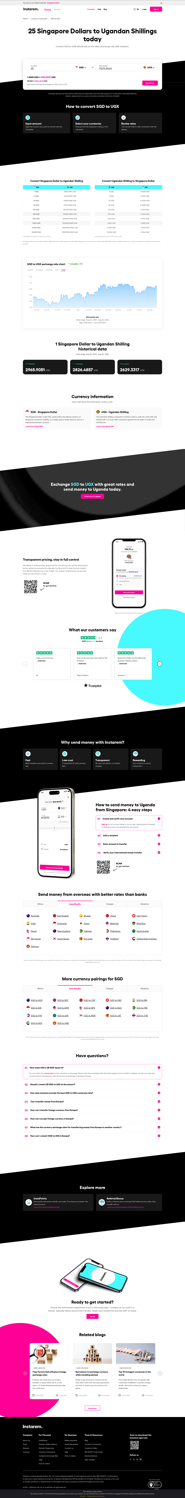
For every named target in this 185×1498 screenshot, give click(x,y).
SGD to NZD (116, 1007)
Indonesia (62, 923)
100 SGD (36, 214)
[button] (129, 818)
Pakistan (88, 931)
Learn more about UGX (105, 426)
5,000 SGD (36, 227)
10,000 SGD (36, 232)
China (113, 915)
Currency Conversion (39, 18)
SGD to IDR (36, 1007)
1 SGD (36, 191)
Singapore (36, 938)
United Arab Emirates (147, 938)
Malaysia (114, 923)
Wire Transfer (90, 1459)
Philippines (115, 931)
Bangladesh (63, 915)
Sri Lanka (88, 938)
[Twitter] (134, 1459)
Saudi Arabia (143, 931)
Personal (47, 9)
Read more (92, 1408)
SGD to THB (142, 1015)
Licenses (26, 1452)
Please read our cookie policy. (96, 1496)
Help (99, 9)
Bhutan (87, 915)
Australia (35, 915)
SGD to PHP (36, 1015)
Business (57, 9)
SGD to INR (142, 1000)
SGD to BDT (62, 1000)
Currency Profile (91, 1448)
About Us (26, 1440)
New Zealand (63, 931)
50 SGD (36, 209)
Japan (87, 923)
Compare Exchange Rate (48, 1456)
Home (25, 18)
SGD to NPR (89, 1007)
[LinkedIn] (137, 1459)
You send (34, 66)
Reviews (26, 1448)
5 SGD (36, 196)
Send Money (150, 83)
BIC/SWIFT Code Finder (94, 1452)
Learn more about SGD (34, 426)
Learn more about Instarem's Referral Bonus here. (125, 1207)
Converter (91, 9)
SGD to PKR (142, 1007)
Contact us (69, 1448)
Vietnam (35, 946)
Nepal (34, 931)
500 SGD (36, 218)
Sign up (104, 824)
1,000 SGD (36, 223)
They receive (103, 66)
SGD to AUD (37, 1000)
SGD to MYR (63, 1007)
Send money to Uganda (92, 496)
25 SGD (36, 205)
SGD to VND (63, 1023)
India (33, 923)
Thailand (114, 938)
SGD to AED (36, 1023)
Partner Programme (46, 1448)
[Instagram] (140, 1459)
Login (144, 9)
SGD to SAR (62, 1015)
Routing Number (91, 1456)
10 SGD (36, 200)
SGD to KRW (89, 1015)
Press (25, 1444)
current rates (49, 1073)
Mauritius (141, 923)
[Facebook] (130, 1459)
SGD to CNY (89, 1000)
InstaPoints (43, 1440)
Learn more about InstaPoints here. (47, 1207)
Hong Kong (142, 915)
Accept (82, 1496)
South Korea (63, 938)
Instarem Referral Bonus (48, 1444)
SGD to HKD (116, 1000)
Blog (105, 9)
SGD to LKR (115, 1015)
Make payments (71, 1440)
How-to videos (44, 1463)
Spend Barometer (71, 1444)
